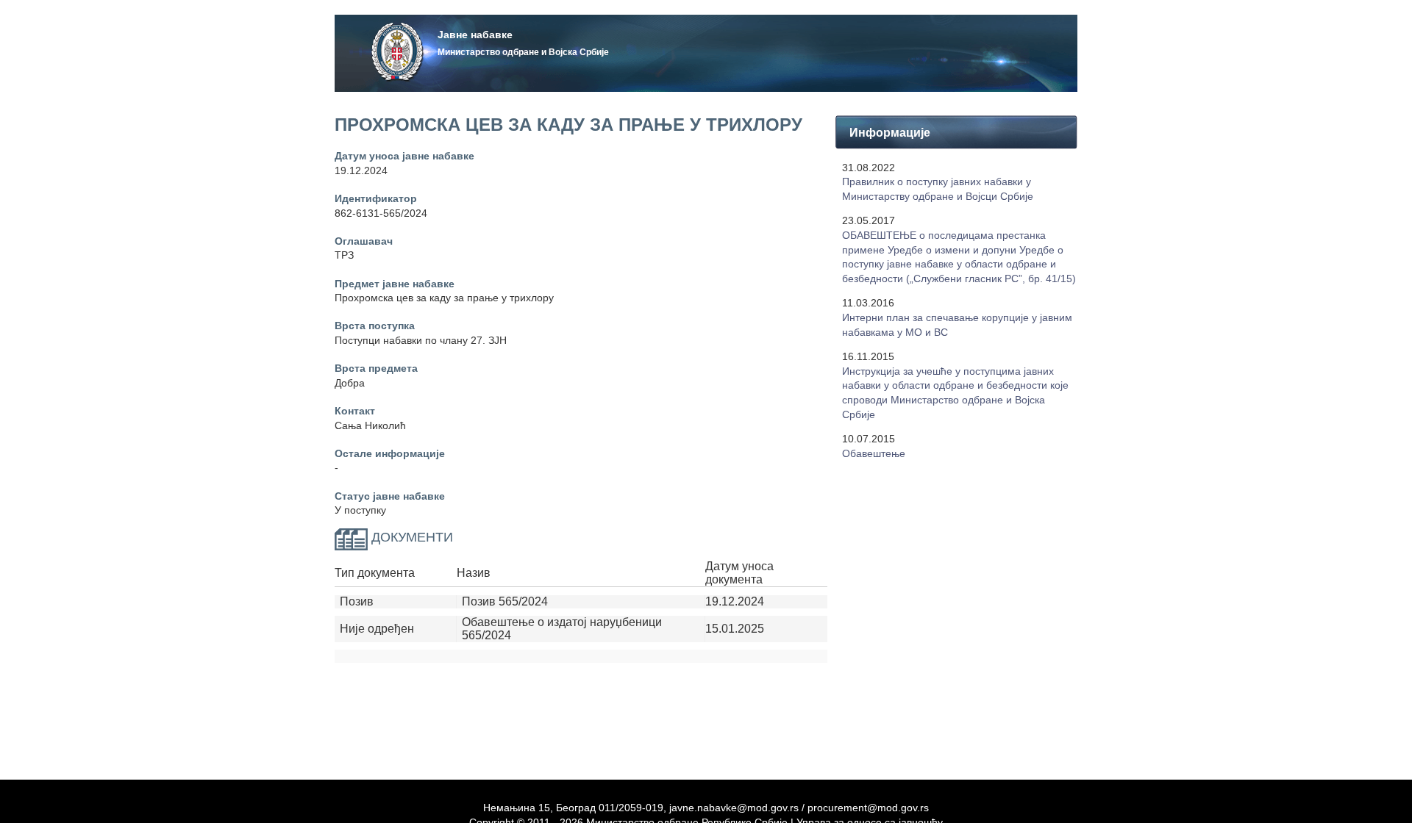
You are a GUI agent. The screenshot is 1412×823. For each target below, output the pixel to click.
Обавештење (873, 453)
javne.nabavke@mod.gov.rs (734, 807)
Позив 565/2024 (505, 601)
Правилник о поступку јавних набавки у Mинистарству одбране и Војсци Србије (937, 189)
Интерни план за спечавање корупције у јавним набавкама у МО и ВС (957, 325)
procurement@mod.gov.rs (868, 807)
